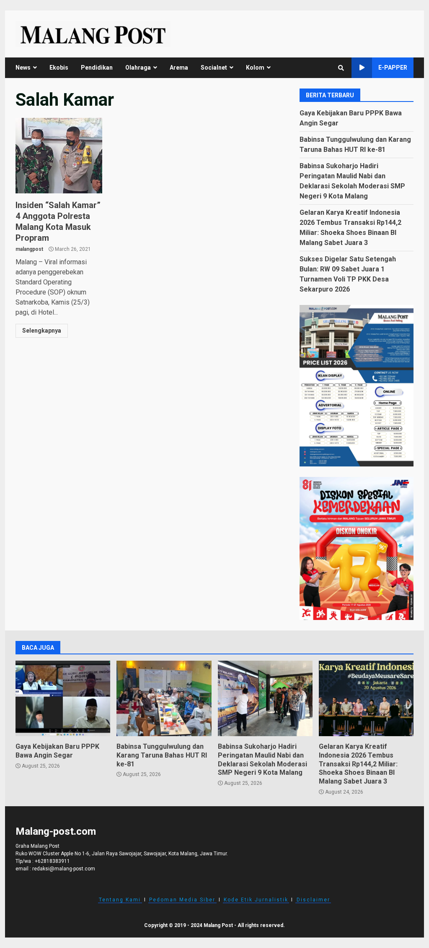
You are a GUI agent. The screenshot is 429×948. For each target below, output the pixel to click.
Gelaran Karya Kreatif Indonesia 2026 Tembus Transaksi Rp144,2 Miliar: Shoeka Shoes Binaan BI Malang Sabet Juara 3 (366, 698)
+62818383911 (52, 861)
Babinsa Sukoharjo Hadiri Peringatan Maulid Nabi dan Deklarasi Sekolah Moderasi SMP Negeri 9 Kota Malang (265, 698)
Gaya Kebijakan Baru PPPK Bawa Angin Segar (63, 698)
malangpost (29, 249)
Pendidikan (97, 67)
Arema (179, 67)
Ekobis (58, 67)
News (23, 67)
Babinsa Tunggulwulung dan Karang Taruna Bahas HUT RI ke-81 (163, 698)
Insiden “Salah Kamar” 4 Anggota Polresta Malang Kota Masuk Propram (59, 155)
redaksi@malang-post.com (63, 869)
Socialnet (214, 67)
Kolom (255, 67)
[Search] (341, 68)
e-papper (392, 67)
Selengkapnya (41, 330)
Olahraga (138, 67)
